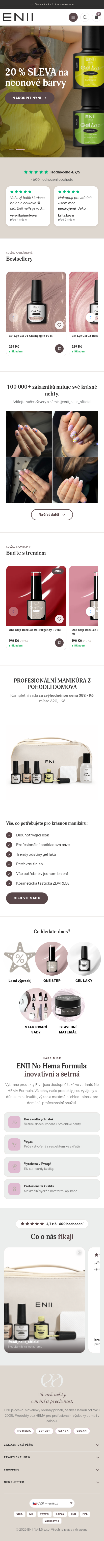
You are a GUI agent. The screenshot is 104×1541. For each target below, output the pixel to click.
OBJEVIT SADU (27, 898)
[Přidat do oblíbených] (59, 325)
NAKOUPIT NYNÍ (27, 98)
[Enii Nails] (18, 16)
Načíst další (49, 514)
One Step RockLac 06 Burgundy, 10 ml (35, 630)
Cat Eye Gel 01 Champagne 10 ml (31, 335)
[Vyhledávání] (84, 17)
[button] (11, 149)
